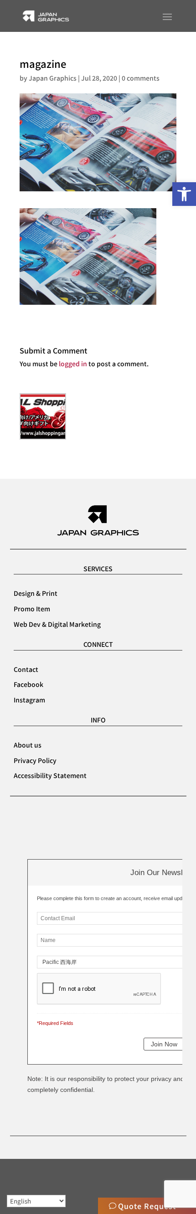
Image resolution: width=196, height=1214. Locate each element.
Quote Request (147, 1205)
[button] (184, 194)
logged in (73, 363)
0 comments (141, 77)
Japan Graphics (53, 77)
